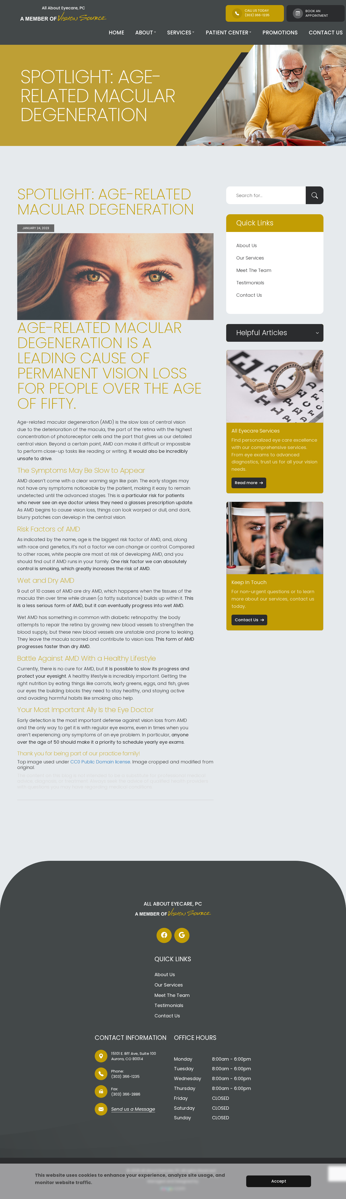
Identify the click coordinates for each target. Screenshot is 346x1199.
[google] (181, 935)
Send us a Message (133, 1109)
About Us (246, 245)
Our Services (250, 258)
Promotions (280, 32)
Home (116, 32)
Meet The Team (253, 270)
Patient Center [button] (227, 32)
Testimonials (250, 283)
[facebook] (164, 935)
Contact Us (326, 32)
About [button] (144, 32)
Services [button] (179, 32)
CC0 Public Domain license (100, 762)
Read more (246, 483)
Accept (278, 1181)
